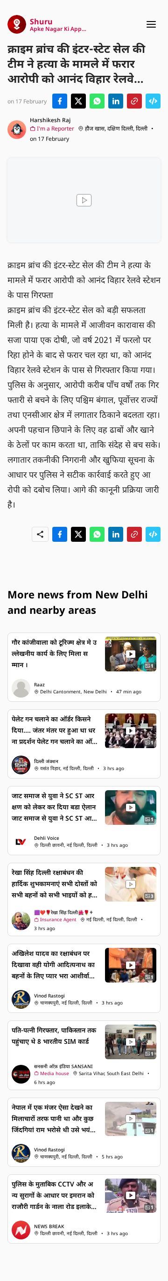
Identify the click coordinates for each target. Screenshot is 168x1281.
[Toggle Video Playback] (84, 200)
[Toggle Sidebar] (151, 24)
